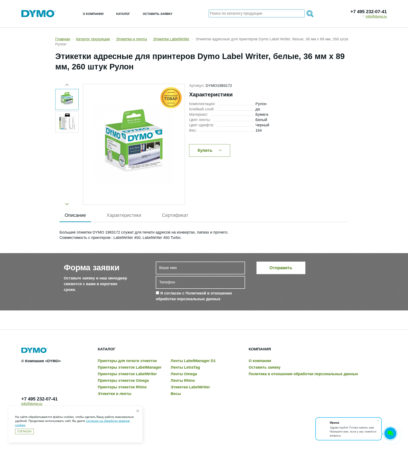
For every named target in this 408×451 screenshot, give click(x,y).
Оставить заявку (157, 14)
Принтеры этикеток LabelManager (130, 367)
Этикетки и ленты (131, 39)
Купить (205, 150)
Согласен (24, 431)
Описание (75, 215)
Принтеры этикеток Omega (123, 380)
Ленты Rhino (183, 380)
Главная (62, 39)
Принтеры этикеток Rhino (122, 387)
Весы (176, 394)
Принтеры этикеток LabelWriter (127, 374)
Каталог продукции (93, 39)
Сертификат (175, 215)
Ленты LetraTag (185, 367)
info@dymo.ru (376, 16)
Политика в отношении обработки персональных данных (303, 374)
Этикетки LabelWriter (171, 39)
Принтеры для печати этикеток (127, 361)
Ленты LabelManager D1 (193, 361)
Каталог (123, 14)
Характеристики (124, 215)
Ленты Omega (184, 374)
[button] (67, 202)
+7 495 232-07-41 (368, 11)
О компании (93, 14)
